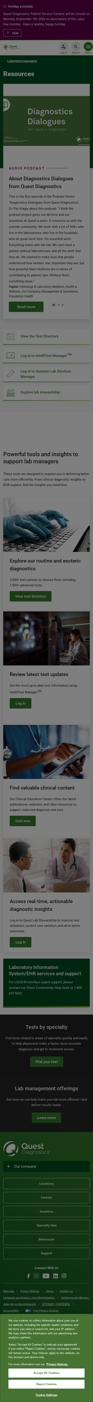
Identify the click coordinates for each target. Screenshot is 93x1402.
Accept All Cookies (46, 1373)
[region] (46, 1358)
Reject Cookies (46, 1384)
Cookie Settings (46, 1395)
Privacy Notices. (57, 1364)
